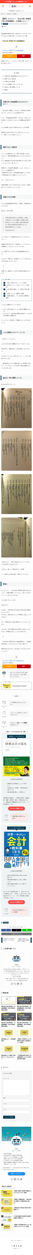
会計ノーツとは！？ (16, 1173)
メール (4, 1103)
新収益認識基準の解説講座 (19, 686)
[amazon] (21, 984)
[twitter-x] (15, 984)
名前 (4, 1098)
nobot (16, 964)
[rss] (19, 1246)
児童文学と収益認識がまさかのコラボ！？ (17, 76)
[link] (12, 984)
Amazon (9, 56)
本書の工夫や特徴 (10, 81)
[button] (6, 930)
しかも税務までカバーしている (14, 84)
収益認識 (5, 23)
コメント (6, 1078)
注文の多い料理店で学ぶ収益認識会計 (13, 50)
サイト (4, 1109)
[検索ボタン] (30, 6)
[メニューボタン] (3, 6)
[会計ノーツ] (16, 6)
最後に (6, 89)
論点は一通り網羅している (12, 87)
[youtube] (18, 984)
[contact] (21, 1179)
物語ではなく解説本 (10, 79)
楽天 (23, 56)
